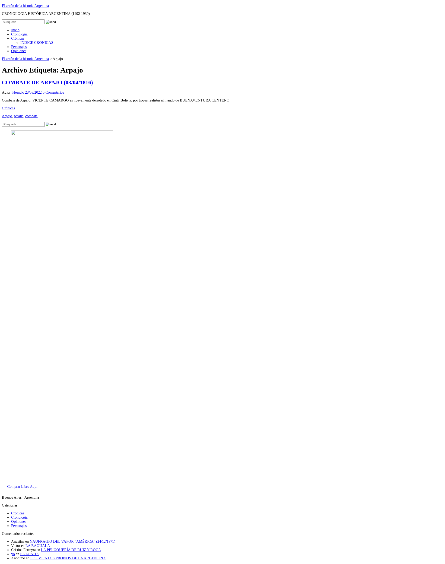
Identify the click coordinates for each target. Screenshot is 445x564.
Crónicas (17, 38)
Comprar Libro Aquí (22, 486)
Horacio (18, 92)
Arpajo (7, 116)
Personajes (19, 47)
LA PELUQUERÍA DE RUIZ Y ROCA (71, 550)
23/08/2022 (33, 92)
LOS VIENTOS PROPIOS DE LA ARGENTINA (68, 558)
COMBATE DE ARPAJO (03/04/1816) (47, 82)
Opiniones (18, 51)
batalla (18, 116)
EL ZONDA (29, 554)
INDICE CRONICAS (36, 42)
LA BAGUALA (37, 546)
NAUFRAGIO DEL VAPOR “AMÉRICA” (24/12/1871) (72, 541)
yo (13, 554)
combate (31, 116)
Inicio (15, 30)
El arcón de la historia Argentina (25, 6)
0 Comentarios (53, 92)
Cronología (19, 34)
